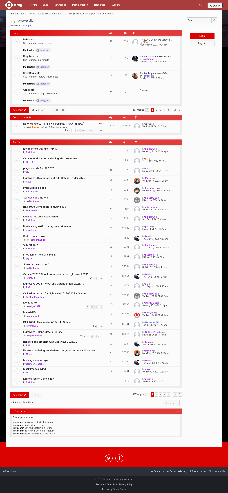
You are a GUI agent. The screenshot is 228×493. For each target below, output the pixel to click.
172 (100, 130)
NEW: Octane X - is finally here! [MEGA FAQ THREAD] (53, 123)
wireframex (151, 303)
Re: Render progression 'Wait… (155, 73)
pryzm (148, 226)
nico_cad (34, 316)
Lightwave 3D (22, 20)
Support (116, 4)
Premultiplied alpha (34, 187)
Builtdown (31, 152)
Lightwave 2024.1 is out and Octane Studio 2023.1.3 (54, 283)
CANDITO (33, 326)
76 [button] (175, 110)
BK (144, 42)
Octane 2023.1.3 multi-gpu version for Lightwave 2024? (56, 274)
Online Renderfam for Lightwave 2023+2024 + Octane (54, 293)
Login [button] (202, 36)
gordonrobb (35, 335)
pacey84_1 (150, 255)
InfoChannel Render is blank (39, 254)
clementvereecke (35, 364)
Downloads (60, 4)
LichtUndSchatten (35, 297)
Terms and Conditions (106, 484)
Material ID (29, 312)
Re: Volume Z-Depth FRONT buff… (156, 56)
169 (83, 130)
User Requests (31, 73)
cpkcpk (148, 124)
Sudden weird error (34, 236)
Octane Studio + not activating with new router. (50, 158)
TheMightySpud (37, 240)
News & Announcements (55, 127)
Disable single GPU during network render (47, 226)
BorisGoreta (151, 188)
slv (27, 172)
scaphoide (31, 210)
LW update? (30, 302)
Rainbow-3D (151, 198)
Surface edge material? (37, 197)
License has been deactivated (40, 216)
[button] (147, 110)
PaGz (28, 181)
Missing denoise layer (36, 360)
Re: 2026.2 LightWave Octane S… (156, 40)
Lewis (148, 236)
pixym (148, 369)
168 (78, 130)
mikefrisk (31, 230)
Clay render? (30, 244)
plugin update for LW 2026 (38, 168)
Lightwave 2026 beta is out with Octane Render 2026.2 (55, 178)
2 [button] (156, 110)
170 (89, 130)
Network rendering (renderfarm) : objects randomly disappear (59, 350)
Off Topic (28, 89)
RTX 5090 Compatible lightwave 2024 (45, 206)
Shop (45, 4)
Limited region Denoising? (38, 378)
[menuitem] (200, 5)
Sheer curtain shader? (36, 264)
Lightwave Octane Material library (42, 331)
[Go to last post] (153, 124)
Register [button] (202, 43)
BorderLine (32, 191)
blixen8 (29, 162)
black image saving (34, 368)
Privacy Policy (125, 484)
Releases (28, 39)
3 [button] (160, 110)
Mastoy (149, 178)
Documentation (80, 4)
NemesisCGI (151, 322)
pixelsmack (148, 59)
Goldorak (34, 127)
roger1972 (34, 306)
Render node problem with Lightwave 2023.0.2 (50, 341)
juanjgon (26, 25)
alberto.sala (151, 207)
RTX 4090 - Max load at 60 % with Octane (47, 322)
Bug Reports (30, 56)
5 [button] (168, 110)
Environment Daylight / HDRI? (40, 148)
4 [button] (164, 110)
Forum (33, 4)
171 (94, 130)
